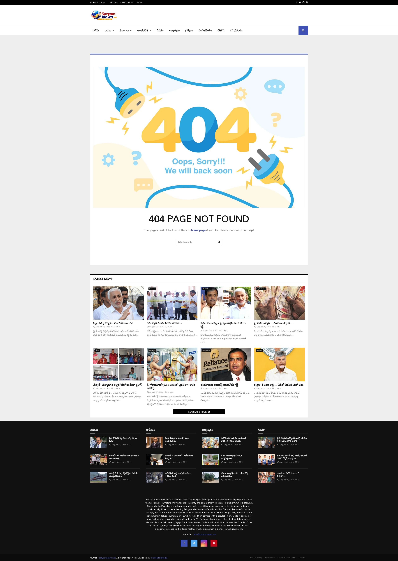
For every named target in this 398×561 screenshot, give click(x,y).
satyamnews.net (107, 558)
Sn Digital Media (158, 558)
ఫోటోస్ (221, 30)
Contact (139, 2)
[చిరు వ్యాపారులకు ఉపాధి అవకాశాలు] (172, 303)
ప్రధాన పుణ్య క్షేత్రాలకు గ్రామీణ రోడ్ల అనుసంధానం (234, 474)
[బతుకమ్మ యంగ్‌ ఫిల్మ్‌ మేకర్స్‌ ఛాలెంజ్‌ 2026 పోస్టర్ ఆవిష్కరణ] (266, 459)
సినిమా (160, 30)
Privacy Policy (256, 557)
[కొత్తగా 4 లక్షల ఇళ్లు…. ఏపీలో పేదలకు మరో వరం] (279, 364)
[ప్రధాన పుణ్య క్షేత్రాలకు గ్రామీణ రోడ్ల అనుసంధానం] (210, 477)
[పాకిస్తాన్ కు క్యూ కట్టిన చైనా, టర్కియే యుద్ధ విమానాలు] (98, 477)
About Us (113, 2)
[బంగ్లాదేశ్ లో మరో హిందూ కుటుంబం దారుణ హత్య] (98, 459)
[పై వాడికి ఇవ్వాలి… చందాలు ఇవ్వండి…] (279, 303)
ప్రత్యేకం (189, 30)
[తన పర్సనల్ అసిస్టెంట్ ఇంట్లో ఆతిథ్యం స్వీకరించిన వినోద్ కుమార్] (266, 442)
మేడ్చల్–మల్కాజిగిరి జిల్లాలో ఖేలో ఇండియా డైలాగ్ (117, 384)
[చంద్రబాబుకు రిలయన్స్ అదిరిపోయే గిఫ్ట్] (226, 364)
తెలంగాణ (124, 30)
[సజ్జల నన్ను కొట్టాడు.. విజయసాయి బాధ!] (118, 303)
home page (198, 230)
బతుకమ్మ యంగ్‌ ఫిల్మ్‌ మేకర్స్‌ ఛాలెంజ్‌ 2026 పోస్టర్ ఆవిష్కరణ (292, 456)
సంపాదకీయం (205, 30)
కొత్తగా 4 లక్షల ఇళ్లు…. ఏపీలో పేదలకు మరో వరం (279, 384)
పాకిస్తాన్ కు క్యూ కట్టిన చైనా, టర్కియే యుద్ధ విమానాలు (123, 474)
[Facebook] (184, 543)
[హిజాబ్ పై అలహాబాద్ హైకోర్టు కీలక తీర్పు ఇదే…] (154, 459)
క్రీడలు (97, 350)
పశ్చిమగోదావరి (261, 288)
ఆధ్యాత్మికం (174, 30)
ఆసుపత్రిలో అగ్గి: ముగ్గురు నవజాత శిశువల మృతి (178, 474)
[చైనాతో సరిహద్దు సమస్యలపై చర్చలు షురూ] (98, 442)
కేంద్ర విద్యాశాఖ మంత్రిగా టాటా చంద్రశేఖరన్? (177, 439)
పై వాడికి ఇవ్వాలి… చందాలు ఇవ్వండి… (273, 323)
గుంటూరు (152, 288)
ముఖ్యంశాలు (206, 350)
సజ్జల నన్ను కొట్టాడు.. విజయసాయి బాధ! (113, 323)
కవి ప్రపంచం (236, 30)
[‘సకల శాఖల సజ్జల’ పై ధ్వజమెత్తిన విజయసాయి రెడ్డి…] (226, 303)
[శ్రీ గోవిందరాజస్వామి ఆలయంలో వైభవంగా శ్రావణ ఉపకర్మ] (172, 364)
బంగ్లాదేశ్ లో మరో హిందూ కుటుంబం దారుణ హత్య (124, 456)
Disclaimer (270, 557)
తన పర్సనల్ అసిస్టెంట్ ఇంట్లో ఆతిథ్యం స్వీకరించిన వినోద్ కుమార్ (292, 439)
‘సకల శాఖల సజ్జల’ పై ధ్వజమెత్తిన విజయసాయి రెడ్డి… (223, 324)
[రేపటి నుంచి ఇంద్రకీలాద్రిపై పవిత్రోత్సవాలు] (210, 459)
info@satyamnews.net (205, 534)
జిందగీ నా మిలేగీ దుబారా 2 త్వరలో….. (288, 474)
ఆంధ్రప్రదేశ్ (142, 30)
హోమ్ (96, 30)
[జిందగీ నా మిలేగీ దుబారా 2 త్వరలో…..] (266, 477)
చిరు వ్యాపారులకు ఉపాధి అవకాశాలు (165, 323)
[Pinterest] (214, 543)
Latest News (102, 278)
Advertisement (126, 2)
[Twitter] (194, 543)
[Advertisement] (251, 15)
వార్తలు (107, 30)
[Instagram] (204, 543)
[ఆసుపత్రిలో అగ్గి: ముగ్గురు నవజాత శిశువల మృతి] (154, 477)
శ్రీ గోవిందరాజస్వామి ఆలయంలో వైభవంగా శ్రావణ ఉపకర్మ (171, 386)
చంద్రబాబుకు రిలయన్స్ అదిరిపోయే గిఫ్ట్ (219, 384)
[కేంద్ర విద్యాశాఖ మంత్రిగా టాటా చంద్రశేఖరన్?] (154, 442)
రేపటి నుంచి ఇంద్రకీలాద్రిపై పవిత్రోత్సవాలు (231, 456)
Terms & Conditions (286, 557)
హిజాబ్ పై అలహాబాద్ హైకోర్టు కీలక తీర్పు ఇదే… (179, 456)
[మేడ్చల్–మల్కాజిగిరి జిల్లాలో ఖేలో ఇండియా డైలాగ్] (118, 364)
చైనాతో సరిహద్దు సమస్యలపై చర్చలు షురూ (123, 439)
